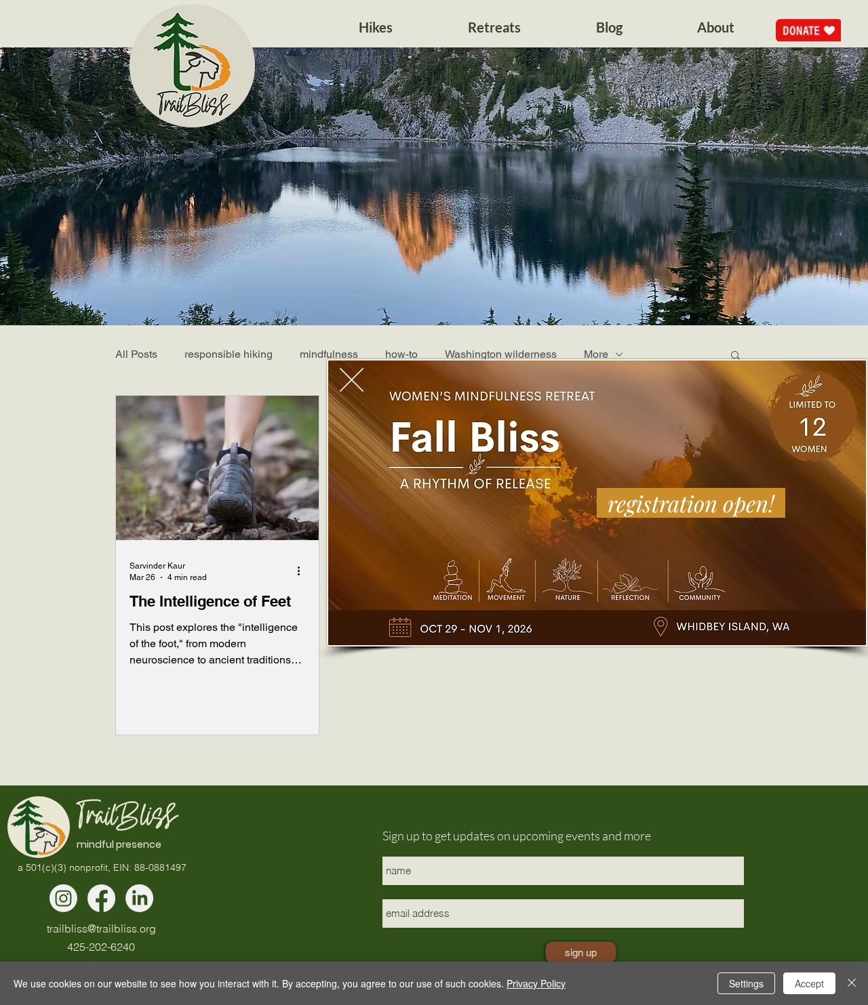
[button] (351, 380)
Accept (809, 983)
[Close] (852, 983)
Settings (746, 983)
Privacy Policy (536, 983)
